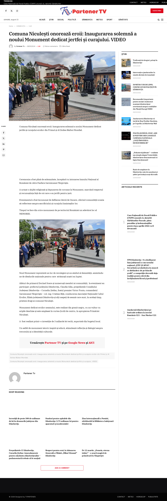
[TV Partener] (83, 11)
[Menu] (162, 19)
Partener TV (53, 342)
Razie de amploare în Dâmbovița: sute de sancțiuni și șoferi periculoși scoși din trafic (145, 172)
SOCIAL (60, 20)
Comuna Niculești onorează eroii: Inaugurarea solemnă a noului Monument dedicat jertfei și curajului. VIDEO (53, 361)
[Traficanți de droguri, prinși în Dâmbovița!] (126, 63)
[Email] (3, 155)
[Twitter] (3, 138)
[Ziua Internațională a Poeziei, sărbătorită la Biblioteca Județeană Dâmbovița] (98, 406)
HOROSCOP (154, 2)
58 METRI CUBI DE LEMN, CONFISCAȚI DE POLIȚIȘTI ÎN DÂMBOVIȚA (145, 87)
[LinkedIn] (3, 144)
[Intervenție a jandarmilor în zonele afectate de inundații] (126, 75)
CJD (39, 46)
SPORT (109, 20)
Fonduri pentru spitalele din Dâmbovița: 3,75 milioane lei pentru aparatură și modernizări (61, 421)
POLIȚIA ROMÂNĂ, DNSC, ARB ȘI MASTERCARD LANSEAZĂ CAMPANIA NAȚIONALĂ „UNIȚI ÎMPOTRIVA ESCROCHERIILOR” (145, 138)
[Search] (158, 19)
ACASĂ (42, 20)
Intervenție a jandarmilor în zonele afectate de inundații (144, 73)
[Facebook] (3, 132)
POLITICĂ (72, 20)
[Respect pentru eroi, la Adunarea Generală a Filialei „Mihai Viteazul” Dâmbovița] (62, 437)
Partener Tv (20, 46)
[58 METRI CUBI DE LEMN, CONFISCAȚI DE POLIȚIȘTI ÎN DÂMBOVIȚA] (126, 87)
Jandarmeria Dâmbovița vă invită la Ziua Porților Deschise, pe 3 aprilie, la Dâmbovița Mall (145, 121)
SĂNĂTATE (123, 20)
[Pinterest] (3, 149)
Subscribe (157, 11)
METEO (143, 2)
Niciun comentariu (51, 46)
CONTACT (134, 2)
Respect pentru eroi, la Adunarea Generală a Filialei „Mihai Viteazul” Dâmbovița (61, 453)
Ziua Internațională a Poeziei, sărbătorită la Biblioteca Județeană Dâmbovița (97, 421)
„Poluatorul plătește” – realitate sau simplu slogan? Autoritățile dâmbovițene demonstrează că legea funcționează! (145, 156)
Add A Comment (62, 468)
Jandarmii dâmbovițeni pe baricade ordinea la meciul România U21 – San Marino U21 (141, 312)
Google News (76, 342)
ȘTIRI (51, 20)
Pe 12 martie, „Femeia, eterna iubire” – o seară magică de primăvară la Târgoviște (95, 453)
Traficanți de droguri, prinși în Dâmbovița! (145, 61)
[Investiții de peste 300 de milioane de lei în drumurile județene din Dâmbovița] (25, 406)
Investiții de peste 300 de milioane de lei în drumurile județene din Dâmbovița (24, 421)
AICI (91, 342)
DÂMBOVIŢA (87, 20)
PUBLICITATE (153, 497)
